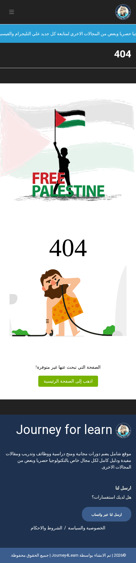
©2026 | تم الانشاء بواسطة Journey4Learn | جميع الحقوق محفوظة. (68, 555)
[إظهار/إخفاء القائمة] (11, 12)
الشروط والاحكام (46, 527)
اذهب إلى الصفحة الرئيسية (68, 381)
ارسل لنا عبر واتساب (106, 515)
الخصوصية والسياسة (86, 527)
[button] (11, 12)
